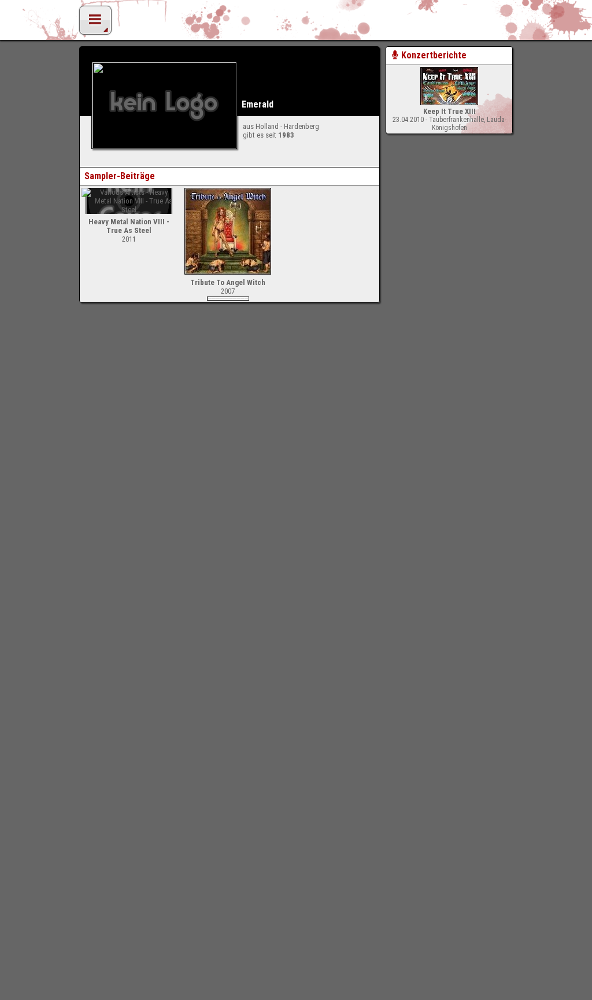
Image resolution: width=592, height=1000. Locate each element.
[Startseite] (296, 23)
